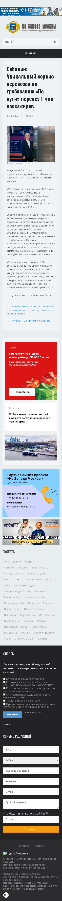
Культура (33, 603)
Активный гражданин (16, 567)
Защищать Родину (25, 585)
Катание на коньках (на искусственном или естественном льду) (31, 690)
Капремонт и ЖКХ (14, 603)
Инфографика (12, 597)
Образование (28, 615)
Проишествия (38, 626)
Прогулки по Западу (15, 626)
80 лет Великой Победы (18, 561)
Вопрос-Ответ (12, 579)
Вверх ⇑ (39, 845)
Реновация (10, 632)
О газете (24, 845)
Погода (41, 620)
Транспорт (29, 115)
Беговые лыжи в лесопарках (25, 679)
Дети (48, 579)
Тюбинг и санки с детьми (23, 701)
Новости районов (34, 609)
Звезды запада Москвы (17, 591)
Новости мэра (12, 609)
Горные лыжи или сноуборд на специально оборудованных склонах (28, 683)
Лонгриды (48, 603)
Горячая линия (33, 579)
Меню (32, 53)
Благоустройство (14, 573)
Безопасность (40, 567)
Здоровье (40, 591)
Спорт (7, 638)
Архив (6, 724)
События (25, 632)
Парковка (28, 620)
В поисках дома (37, 573)
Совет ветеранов (44, 632)
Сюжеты (9, 551)
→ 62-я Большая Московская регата (29, 320)
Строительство (24, 638)
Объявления (46, 615)
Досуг (7, 585)
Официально (11, 620)
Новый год (10, 615)
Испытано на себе (34, 597)
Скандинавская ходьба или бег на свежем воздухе (27, 696)
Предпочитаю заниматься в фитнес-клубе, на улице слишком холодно (29, 705)
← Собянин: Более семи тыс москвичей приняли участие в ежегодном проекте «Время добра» (31, 310)
